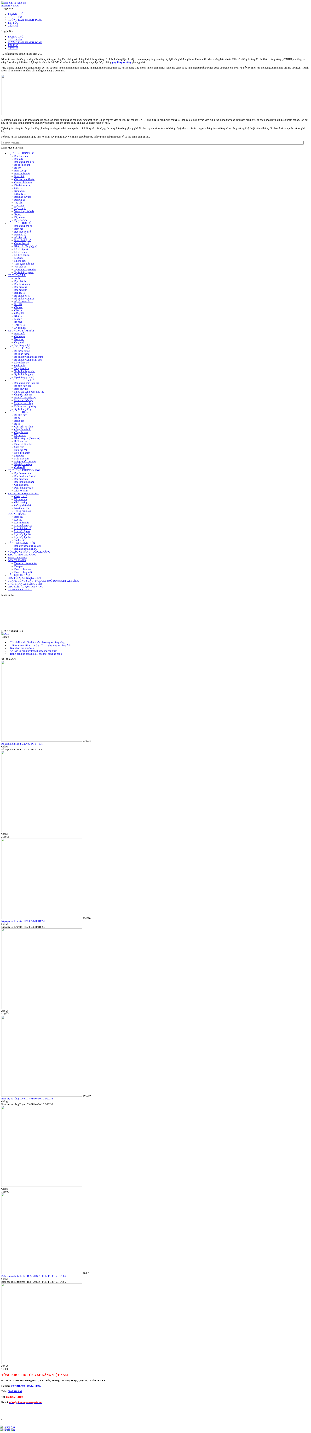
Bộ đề (17, 417)
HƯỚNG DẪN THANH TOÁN (25, 19)
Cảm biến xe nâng (23, 426)
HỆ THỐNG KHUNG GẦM (23, 493)
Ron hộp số (20, 234)
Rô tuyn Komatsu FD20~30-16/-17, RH (22, 743)
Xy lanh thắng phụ (23, 374)
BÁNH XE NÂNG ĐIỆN (21, 543)
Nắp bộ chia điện (23, 464)
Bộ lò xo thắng (21, 353)
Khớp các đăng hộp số (25, 246)
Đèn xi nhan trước (23, 572)
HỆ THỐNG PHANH (19, 348)
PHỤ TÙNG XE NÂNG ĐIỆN (24, 577)
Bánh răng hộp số (23, 225)
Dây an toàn (20, 499)
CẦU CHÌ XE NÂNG (19, 575)
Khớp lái (18, 316)
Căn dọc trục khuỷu (24, 179)
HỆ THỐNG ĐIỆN (18, 412)
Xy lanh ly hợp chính (25, 269)
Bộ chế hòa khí (22, 164)
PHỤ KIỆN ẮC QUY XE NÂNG (25, 586)
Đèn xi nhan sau (22, 569)
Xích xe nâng (21, 490)
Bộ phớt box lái (22, 295)
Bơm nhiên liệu (22, 173)
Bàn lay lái (19, 292)
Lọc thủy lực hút (22, 537)
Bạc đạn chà (20, 287)
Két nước (19, 339)
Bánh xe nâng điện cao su (27, 545)
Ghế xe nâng (20, 502)
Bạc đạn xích (21, 479)
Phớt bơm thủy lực (23, 400)
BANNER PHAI (10, 5)
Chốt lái (18, 310)
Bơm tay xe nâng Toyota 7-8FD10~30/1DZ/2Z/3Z (27, 1098)
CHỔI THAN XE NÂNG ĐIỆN (25, 583)
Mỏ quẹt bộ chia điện (25, 461)
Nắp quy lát (20, 193)
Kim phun (19, 191)
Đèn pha (18, 566)
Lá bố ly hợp (20, 252)
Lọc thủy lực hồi (22, 534)
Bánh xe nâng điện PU (26, 548)
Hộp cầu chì (20, 449)
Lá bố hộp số (21, 249)
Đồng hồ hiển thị (23, 444)
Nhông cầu (20, 260)
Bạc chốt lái (20, 281)
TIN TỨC (13, 22)
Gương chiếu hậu (23, 505)
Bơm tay (18, 516)
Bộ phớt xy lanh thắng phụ (28, 359)
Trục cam (19, 205)
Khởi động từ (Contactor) (27, 438)
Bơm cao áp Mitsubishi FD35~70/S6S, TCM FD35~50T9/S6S (33, 1276)
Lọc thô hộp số (22, 531)
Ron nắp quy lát (22, 196)
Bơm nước (19, 333)
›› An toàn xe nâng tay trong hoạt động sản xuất (32, 651)
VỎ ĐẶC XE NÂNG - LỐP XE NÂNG (29, 551)
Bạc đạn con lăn (22, 473)
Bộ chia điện (20, 415)
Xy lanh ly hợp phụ (24, 272)
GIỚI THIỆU (15, 17)
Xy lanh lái (20, 327)
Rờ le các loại (21, 441)
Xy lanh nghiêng (22, 409)
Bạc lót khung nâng (24, 481)
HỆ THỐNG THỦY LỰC (21, 380)
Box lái (18, 304)
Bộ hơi (17, 167)
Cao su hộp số (21, 243)
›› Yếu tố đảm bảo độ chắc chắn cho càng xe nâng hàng (36, 642)
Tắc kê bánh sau (22, 511)
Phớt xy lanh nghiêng (25, 406)
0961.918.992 (34, 1386)
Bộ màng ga (20, 220)
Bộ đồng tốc (20, 237)
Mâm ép (18, 257)
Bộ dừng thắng (22, 351)
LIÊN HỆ (13, 25)
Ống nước (19, 342)
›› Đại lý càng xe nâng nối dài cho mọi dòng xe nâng (35, 653)
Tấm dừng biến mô (24, 263)
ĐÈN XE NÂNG (17, 560)
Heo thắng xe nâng (24, 377)
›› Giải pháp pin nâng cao (21, 648)
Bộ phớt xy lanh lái (24, 298)
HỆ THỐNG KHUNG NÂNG (24, 470)
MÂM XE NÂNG (17, 557)
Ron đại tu (19, 199)
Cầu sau (18, 307)
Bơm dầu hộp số (22, 240)
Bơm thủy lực (21, 388)
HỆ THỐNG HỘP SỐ (19, 223)
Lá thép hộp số (21, 255)
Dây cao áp (20, 435)
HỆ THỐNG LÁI (17, 275)
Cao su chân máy (23, 182)
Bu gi (17, 423)
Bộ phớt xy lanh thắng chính (28, 356)
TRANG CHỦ (15, 14)
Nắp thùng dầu (21, 508)
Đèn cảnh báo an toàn (25, 563)
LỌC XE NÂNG (17, 513)
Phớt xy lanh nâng (23, 403)
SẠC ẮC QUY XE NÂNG (22, 554)
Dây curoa (19, 217)
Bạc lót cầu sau (22, 284)
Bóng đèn (19, 420)
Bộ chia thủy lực (22, 385)
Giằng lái (19, 313)
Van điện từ (20, 266)
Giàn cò (18, 188)
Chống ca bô (20, 496)
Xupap (17, 214)
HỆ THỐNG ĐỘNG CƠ (21, 153)
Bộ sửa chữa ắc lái (23, 301)
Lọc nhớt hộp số (22, 528)
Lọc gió (18, 519)
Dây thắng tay (21, 362)
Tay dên (18, 202)
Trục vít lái (19, 324)
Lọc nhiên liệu (21, 522)
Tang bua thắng (22, 368)
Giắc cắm (19, 447)
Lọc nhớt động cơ (23, 525)
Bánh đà (18, 159)
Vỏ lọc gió (19, 540)
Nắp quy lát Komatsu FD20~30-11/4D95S (23, 921)
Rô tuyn (18, 321)
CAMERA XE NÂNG (20, 589)
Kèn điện (19, 455)
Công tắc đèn (21, 432)
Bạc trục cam (21, 156)
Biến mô (18, 228)
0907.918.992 (18, 1386)
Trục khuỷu (20, 208)
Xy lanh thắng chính (24, 371)
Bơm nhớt (19, 176)
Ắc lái (17, 278)
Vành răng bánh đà (24, 211)
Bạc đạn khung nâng (24, 476)
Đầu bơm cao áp (22, 185)
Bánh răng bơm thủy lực (26, 383)
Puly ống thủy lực (23, 487)
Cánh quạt (19, 336)
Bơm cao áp (20, 170)
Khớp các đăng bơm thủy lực (29, 391)
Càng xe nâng (21, 484)
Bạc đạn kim (20, 289)
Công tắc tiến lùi (22, 429)
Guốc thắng (20, 365)
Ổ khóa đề (19, 467)
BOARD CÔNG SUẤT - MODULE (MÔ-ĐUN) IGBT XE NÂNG (43, 580)
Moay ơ (18, 319)
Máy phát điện (21, 458)
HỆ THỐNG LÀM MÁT (21, 330)
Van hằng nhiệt (22, 345)
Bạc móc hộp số (22, 231)
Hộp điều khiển (22, 452)
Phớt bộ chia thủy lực (25, 397)
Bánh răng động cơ (24, 161)
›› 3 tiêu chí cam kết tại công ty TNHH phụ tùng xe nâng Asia (39, 645)
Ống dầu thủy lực (23, 394)
